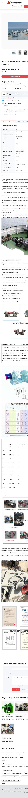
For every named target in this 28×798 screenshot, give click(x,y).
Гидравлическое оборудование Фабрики (12, 773)
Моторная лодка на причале (8, 754)
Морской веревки (19, 757)
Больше (3, 783)
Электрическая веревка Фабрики (11, 776)
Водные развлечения (6, 752)
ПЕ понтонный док (19, 754)
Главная (3, 10)
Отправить (16, 689)
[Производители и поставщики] (14, 2)
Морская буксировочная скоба (8, 757)
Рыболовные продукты (20, 752)
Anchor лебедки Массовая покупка (11, 780)
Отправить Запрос (14, 76)
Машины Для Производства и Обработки (15, 10)
